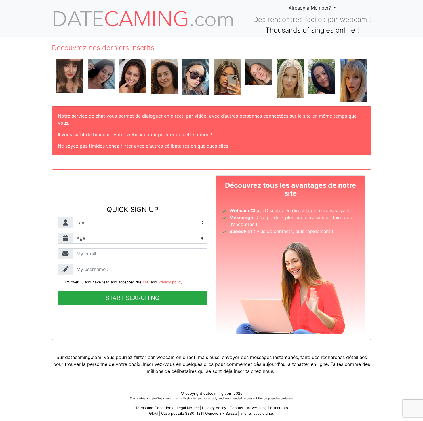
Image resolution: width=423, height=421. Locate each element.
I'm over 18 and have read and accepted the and (123, 282)
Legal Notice (188, 408)
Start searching (132, 297)
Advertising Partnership (267, 408)
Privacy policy (170, 282)
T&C (146, 282)
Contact (236, 408)
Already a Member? (310, 8)
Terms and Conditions (154, 408)
